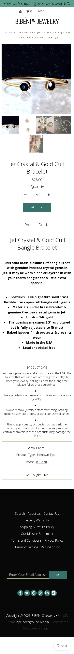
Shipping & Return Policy (37, 527)
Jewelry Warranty (37, 520)
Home (8, 32)
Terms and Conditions (26, 540)
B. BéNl (41, 462)
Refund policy (50, 547)
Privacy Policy (53, 540)
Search (20, 513)
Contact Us (51, 513)
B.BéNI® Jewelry (37, 21)
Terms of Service (26, 547)
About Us (34, 513)
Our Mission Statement (37, 534)
